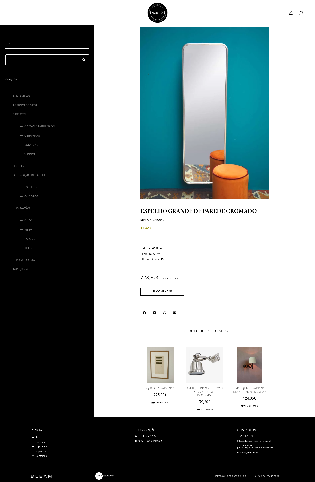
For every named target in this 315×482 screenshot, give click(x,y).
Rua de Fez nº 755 (145, 436)
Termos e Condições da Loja (230, 475)
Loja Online (42, 446)
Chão (28, 220)
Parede (29, 239)
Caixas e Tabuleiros (39, 126)
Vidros (29, 154)
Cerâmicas (32, 135)
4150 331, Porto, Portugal (148, 440)
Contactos (41, 455)
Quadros (31, 196)
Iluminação (21, 208)
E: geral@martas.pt (247, 452)
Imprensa (41, 451)
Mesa (28, 229)
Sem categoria (24, 260)
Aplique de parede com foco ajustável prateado (205, 392)
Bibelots (19, 114)
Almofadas (21, 96)
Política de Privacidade (266, 475)
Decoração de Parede (29, 175)
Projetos (40, 442)
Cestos (18, 166)
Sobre (39, 437)
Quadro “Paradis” (160, 388)
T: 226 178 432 (245, 436)
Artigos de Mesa (25, 105)
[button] (144, 312)
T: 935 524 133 (245, 445)
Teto (28, 248)
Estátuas (31, 145)
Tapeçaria (20, 269)
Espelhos (31, 187)
